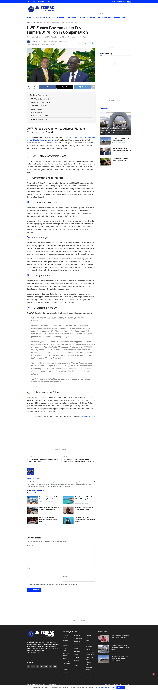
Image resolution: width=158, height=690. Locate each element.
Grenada (76, 657)
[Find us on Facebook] (28, 666)
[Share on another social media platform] (93, 87)
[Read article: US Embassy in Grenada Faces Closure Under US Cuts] (105, 192)
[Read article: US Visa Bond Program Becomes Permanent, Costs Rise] (32, 521)
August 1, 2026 (80, 512)
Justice (64, 650)
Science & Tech (95, 17)
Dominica (77, 641)
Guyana (76, 660)
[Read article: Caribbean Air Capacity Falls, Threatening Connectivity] (32, 500)
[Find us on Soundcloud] (46, 666)
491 (87, 512)
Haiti (75, 663)
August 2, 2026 (80, 503)
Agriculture (39, 22)
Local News (66, 653)
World (44, 17)
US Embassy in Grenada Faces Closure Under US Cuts (121, 190)
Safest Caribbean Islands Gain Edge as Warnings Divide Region (84, 499)
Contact (34, 1)
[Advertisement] (98, 8)
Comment (30, 545)
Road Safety (66, 661)
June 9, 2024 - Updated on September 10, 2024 (55, 41)
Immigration (66, 648)
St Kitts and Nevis (89, 658)
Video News (77, 651)
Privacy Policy (40, 1)
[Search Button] (130, 17)
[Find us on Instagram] (37, 666)
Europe (76, 655)
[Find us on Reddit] (55, 666)
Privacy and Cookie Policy (107, 688)
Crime (64, 643)
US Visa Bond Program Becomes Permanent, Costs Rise (48, 519)
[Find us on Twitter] (33, 666)
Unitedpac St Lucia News (42, 684)
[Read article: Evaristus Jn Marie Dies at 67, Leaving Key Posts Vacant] (68, 510)
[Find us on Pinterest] (50, 666)
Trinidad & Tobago (89, 668)
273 (77, 528)
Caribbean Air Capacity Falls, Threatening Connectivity (48, 498)
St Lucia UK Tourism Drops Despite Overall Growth (120, 180)
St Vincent (89, 665)
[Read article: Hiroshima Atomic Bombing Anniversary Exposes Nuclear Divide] (115, 164)
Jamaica (76, 666)
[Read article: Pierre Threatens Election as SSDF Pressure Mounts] (103, 638)
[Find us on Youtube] (42, 666)
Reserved (56, 684)
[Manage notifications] (153, 674)
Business (60, 17)
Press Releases (119, 17)
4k (123, 193)
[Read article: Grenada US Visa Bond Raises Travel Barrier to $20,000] (32, 510)
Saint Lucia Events (79, 646)
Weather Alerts (66, 663)
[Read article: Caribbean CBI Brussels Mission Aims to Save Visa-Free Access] (68, 521)
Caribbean (65, 640)
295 (87, 503)
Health (87, 640)
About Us (29, 1)
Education (65, 645)
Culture (88, 638)
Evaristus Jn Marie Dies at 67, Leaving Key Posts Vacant (84, 508)
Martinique (89, 646)
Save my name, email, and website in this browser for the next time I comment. (53, 584)
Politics (52, 17)
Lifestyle (83, 17)
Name (29, 568)
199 (124, 203)
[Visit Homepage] (41, 9)
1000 (51, 501)
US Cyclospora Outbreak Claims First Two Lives (120, 200)
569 (124, 183)
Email (29, 576)
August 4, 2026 (117, 193)
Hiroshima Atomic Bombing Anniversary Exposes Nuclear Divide (114, 170)
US (86, 672)
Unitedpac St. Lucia (88, 416)
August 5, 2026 (117, 183)
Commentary (106, 17)
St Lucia (88, 662)
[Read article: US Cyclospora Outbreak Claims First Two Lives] (105, 202)
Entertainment (71, 17)
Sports (76, 648)
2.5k (51, 512)
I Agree (120, 688)
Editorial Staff (36, 41)
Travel (87, 643)
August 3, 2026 (44, 501)
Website (65, 576)
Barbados (66, 672)
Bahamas (65, 670)
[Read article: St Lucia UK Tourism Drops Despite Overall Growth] (105, 182)
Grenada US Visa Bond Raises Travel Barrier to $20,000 (49, 508)
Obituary (65, 655)
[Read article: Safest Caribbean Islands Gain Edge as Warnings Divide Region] (68, 500)
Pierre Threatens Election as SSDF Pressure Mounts (120, 636)
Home (29, 17)
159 (113, 173)
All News (36, 17)
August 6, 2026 (106, 173)
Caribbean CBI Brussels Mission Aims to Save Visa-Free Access (85, 519)
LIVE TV (48, 1)
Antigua (65, 667)
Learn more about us (33, 652)
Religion (65, 658)
